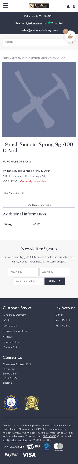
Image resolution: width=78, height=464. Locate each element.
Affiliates (7, 336)
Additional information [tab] (40, 204)
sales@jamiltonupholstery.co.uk (40, 30)
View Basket (62, 320)
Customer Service (17, 307)
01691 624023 (44, 16)
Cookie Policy (11, 347)
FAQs (6, 320)
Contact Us (10, 325)
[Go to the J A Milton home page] (39, 6)
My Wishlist (62, 325)
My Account (65, 307)
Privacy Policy (11, 342)
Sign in (59, 315)
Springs (16, 58)
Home (6, 58)
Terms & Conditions (15, 331)
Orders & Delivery (14, 315)
